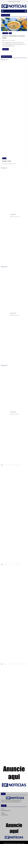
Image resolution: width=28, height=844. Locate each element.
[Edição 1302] (14, 107)
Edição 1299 (13, 412)
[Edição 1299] (5, 413)
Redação (13, 40)
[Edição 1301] (5, 216)
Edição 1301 (13, 214)
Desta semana (5, 33)
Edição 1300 (13, 313)
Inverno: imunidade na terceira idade (13, 37)
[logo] (14, 797)
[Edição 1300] (5, 314)
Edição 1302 (6, 161)
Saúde (10, 33)
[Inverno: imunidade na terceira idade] (14, 24)
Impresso (4, 158)
